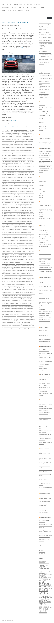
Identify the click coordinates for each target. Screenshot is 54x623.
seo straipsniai (43, 589)
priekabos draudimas (6, 281)
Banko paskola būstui (43, 508)
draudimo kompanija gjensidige (25, 204)
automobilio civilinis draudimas (18, 139)
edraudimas (6, 213)
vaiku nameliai (41, 605)
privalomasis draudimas (11, 298)
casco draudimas (25, 164)
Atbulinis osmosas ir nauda (44, 422)
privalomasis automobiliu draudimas (11, 295)
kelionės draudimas (18, 229)
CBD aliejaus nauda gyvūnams (45, 339)
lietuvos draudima (11, 240)
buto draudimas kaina (25, 163)
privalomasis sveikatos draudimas (17, 300)
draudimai (30, 177)
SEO (27, 7)
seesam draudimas (19, 306)
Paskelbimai (33, 7)
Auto (12, 130)
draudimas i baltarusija (8, 185)
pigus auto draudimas (12, 278)
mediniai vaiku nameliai (43, 570)
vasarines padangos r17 (43, 611)
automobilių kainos (15, 156)
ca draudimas (13, 164)
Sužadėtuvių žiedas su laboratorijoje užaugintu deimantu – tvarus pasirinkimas (45, 526)
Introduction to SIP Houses (44, 40)
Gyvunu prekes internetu (45, 327)
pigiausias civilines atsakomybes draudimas (17, 273)
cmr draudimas (25, 174)
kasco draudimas (14, 221)
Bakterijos (14, 7)
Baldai (3, 4)
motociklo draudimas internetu (21, 261)
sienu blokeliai (48, 596)
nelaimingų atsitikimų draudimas (12, 267)
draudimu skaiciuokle (24, 210)
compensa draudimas (14, 175)
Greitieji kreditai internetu (45, 498)
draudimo (15, 197)
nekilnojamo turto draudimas (20, 265)
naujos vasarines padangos (43, 574)
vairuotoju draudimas (24, 325)
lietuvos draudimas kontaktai (11, 246)
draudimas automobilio (20, 180)
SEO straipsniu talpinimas (45, 148)
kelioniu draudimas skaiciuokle (18, 234)
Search (40, 16)
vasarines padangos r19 (43, 613)
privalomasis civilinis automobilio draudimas (15, 297)
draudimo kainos (15, 202)
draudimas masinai (21, 191)
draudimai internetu (16, 179)
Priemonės (42, 101)
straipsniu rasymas (45, 602)
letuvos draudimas (14, 238)
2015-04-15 (13, 120)
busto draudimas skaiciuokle (10, 161)
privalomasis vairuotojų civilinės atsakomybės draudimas (21, 302)
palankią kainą (20, 47)
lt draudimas (16, 253)
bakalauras (41, 561)
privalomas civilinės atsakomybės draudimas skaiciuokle (15, 287)
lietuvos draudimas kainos (20, 243)
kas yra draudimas (7, 221)
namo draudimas (26, 262)
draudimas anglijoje (5, 180)
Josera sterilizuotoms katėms (44, 333)
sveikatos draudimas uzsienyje (11, 311)
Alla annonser (42, 7)
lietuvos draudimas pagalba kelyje (23, 246)
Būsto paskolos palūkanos (44, 512)
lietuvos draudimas (19, 240)
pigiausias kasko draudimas (21, 276)
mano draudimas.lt (30, 253)
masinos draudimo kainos (7, 257)
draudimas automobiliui (12, 182)
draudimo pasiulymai (6, 207)
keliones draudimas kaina (7, 231)
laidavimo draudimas (29, 237)
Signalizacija (37, 4)
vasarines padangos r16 (43, 610)
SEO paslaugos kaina (44, 448)
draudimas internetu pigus (26, 188)
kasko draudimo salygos (22, 226)
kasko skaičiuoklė (21, 227)
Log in (40, 548)
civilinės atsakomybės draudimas (8, 167)
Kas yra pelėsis (42, 105)
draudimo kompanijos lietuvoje (17, 205)
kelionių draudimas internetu (25, 232)
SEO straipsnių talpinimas (45, 250)
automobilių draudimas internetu (22, 152)
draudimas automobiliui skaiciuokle (24, 182)
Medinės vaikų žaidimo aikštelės (45, 42)
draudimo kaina (8, 202)
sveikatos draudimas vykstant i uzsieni (24, 311)
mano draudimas (22, 253)
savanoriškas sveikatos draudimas (8, 306)
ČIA (14, 117)
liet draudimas (21, 238)
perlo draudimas (6, 270)
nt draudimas (22, 267)
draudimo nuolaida (27, 205)
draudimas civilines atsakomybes (11, 183)
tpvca (3, 313)
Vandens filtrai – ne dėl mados (45, 53)
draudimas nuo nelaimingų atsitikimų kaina (25, 193)
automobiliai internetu (17, 138)
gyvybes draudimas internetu (28, 216)
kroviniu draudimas (15, 237)
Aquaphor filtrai (42, 221)
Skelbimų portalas (12, 10)
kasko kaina (15, 227)
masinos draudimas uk (28, 256)
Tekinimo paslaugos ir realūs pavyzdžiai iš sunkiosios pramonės (44, 414)
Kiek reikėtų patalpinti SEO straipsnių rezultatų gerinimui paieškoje (45, 483)
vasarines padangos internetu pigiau (45, 607)
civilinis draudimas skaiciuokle (16, 174)
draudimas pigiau (12, 194)
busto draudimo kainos (20, 161)
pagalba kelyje (28, 267)
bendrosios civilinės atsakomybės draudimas (21, 158)
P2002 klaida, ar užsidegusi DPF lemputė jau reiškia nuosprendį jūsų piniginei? (45, 259)
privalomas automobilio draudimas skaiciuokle (19, 283)
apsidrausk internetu (13, 131)
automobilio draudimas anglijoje (8, 141)
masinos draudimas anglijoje (15, 254)
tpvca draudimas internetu (16, 313)
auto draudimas (22, 133)
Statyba (27, 10)
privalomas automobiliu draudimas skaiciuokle (19, 284)
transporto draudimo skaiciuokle (23, 316)
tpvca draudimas (7, 313)
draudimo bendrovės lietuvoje (19, 199)
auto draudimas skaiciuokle (11, 136)
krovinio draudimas (7, 237)
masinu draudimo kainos (12, 259)
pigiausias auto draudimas (8, 272)
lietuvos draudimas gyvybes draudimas (11, 242)
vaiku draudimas (20, 322)
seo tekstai (42, 596)
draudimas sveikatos (15, 196)
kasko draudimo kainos (12, 226)
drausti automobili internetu (19, 212)
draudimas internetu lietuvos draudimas (21, 186)
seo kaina (42, 582)
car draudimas (19, 164)
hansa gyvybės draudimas (9, 220)
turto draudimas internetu (22, 319)
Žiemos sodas (21, 7)
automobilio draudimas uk (9, 145)
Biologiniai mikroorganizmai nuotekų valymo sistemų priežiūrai (44, 117)
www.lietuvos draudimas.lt (25, 327)
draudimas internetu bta (8, 186)
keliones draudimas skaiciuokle (18, 231)
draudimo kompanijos (6, 205)
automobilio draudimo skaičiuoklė (27, 147)
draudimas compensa (22, 183)
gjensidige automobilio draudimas (18, 215)
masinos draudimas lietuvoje (18, 256)
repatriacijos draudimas (26, 305)
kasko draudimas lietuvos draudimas (12, 224)
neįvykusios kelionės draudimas (8, 265)
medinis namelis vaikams (43, 572)
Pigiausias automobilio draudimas (11, 127)
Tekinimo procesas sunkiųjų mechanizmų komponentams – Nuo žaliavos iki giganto (45, 357)
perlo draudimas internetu (14, 270)
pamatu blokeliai (42, 577)
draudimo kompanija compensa (12, 204)
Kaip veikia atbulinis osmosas (45, 295)
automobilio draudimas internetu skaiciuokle (19, 142)
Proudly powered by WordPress (7, 620)
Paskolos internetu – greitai (44, 501)
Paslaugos (20, 10)
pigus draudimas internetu (20, 279)
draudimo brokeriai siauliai (7, 201)
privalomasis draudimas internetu (22, 298)
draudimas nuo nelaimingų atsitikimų (9, 193)
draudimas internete (18, 185)
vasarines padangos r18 (43, 612)
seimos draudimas (5, 308)
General (3, 10)
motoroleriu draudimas (17, 262)
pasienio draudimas (23, 268)
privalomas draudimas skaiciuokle (23, 289)
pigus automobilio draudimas (22, 278)
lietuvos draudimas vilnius (17, 249)
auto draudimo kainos (21, 136)
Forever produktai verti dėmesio (45, 54)
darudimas (14, 177)
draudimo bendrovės (8, 199)
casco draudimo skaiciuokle (13, 166)
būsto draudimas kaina (21, 160)
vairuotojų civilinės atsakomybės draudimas (19, 324)
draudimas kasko (22, 190)
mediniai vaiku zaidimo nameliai (44, 571)
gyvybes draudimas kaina (7, 218)
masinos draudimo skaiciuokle (18, 257)
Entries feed (41, 550)
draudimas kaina (15, 190)
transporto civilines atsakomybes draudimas (18, 314)
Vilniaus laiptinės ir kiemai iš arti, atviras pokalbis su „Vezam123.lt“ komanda (45, 211)
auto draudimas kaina (24, 134)
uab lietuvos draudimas (20, 320)
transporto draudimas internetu (10, 316)
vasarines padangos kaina (43, 608)
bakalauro (44, 561)
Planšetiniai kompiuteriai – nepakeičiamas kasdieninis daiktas (44, 83)
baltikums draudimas (8, 158)
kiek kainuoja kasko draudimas (22, 235)
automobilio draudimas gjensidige (21, 141)
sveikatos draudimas (29, 308)
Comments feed (42, 552)
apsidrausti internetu (22, 131)
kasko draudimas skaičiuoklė (25, 224)
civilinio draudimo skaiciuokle (24, 171)
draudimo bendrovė (21, 197)
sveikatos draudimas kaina (19, 309)
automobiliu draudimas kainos (14, 153)
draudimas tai (22, 196)
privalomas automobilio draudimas (17, 281)
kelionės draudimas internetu (28, 229)
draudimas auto (13, 180)
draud (22, 177)
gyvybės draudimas (18, 216)
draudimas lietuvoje (5, 191)
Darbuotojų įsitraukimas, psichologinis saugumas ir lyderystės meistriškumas (45, 161)
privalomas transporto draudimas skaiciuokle (19, 290)
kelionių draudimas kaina (6, 234)
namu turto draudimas (20, 264)
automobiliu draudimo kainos (12, 155)
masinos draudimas (5, 254)
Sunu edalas (42, 225)
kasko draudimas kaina (20, 223)
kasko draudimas (21, 221)
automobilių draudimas (10, 152)
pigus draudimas (11, 279)
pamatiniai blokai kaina (43, 576)
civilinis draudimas (13, 172)
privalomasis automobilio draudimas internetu (11, 294)
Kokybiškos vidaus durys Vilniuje (45, 218)
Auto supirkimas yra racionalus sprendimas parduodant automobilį (45, 25)
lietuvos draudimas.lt (27, 249)
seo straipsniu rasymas (43, 591)
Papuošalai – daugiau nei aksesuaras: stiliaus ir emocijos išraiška (44, 321)
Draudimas (9, 4)
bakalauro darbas (42, 562)
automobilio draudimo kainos (14, 147)
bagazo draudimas (23, 156)
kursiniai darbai (44, 569)
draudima (25, 177)
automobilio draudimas (28, 139)
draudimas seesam (28, 194)
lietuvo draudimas (28, 238)
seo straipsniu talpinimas (43, 594)
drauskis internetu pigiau (9, 212)
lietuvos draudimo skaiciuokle (24, 251)
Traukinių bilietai (18, 4)
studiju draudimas (21, 308)
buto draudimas (7, 163)
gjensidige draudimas (29, 215)
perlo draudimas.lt (23, 270)
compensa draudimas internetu (25, 175)
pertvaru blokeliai (48, 577)
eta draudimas (11, 213)
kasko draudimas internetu (10, 223)
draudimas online (5, 194)
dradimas (18, 177)
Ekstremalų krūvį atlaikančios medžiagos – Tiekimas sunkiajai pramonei (45, 531)
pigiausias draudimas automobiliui (10, 275)
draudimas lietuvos (13, 191)
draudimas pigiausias (20, 194)
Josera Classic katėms (43, 330)
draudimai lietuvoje (24, 179)
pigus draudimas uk (29, 279)
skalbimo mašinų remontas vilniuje (45, 598)
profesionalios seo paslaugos (45, 580)
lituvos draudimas (9, 253)
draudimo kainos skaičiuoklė (24, 202)
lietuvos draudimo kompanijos (12, 251)
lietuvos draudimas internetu (25, 242)
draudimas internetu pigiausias (14, 188)
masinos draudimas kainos (7, 256)
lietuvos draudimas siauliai (16, 248)
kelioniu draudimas (16, 232)
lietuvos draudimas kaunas (9, 245)
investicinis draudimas (19, 220)
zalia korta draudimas (11, 328)
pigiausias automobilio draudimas (20, 272)
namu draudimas (11, 264)
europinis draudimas (19, 213)
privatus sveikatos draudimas (16, 305)
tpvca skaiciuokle (25, 313)
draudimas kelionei (29, 190)
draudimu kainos (16, 210)
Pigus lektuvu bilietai (44, 135)
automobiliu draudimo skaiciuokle (25, 155)
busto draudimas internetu (11, 160)
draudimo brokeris (16, 201)
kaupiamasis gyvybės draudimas (8, 229)
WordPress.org (42, 553)
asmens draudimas (15, 133)
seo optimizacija (44, 583)
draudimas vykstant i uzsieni (7, 197)
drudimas (27, 212)
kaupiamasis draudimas (29, 227)
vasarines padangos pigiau (43, 609)
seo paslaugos (45, 586)
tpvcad (30, 313)
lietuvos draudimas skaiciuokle (27, 248)
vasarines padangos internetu (44, 606)
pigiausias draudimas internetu (10, 276)
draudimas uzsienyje (29, 196)
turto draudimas (13, 319)
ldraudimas (8, 238)
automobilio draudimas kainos (14, 144)
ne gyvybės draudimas (29, 264)
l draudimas (22, 237)
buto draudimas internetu (16, 163)
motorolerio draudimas (8, 262)
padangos (50, 574)
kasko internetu (9, 227)
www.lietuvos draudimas (14, 327)
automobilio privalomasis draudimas (16, 149)
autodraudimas (9, 138)
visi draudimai (6, 327)
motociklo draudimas (10, 261)
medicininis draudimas (22, 259)
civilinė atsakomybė (30, 166)
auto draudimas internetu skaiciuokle (12, 134)
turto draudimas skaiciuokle (9, 320)
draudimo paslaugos (14, 207)
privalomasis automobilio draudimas (26, 292)
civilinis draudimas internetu (23, 172)
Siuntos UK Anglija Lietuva (44, 89)
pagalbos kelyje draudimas (14, 268)
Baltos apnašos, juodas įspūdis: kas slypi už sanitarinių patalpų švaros (45, 286)
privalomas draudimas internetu (10, 289)
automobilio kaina (5, 149)
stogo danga (43, 600)
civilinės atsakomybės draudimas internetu (23, 167)
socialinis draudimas (13, 308)
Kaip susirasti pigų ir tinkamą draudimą (15, 22)
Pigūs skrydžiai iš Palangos (44, 94)
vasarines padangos (47, 605)
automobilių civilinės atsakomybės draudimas (19, 150)
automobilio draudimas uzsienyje (21, 145)
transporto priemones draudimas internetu (19, 317)
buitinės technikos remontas (44, 563)
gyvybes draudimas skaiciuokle (18, 218)
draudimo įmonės (23, 201)
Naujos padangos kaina (45, 493)
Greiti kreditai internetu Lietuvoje (45, 510)
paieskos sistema (42, 575)
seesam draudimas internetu (28, 306)
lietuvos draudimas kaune (20, 245)
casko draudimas (22, 166)
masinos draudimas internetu (27, 254)
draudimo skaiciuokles (8, 210)
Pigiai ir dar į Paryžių (43, 97)
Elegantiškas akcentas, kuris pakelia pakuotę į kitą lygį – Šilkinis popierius (45, 304)
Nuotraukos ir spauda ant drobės (45, 353)
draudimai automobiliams (7, 179)
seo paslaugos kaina (45, 588)
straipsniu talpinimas (42, 603)
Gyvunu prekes (43, 176)
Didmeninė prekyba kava (44, 95)
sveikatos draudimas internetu (8, 309)
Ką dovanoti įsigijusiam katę (44, 341)
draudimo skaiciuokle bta (18, 208)
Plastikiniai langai (28, 4)
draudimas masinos (29, 191)
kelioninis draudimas (8, 232)
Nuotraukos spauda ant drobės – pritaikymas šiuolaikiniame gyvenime (45, 292)
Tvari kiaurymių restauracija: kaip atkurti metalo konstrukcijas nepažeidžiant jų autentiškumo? (45, 166)
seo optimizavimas (45, 585)
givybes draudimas (7, 215)
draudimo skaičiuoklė (9, 208)
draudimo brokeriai (29, 199)
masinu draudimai (27, 257)
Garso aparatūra (5, 7)
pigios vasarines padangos (43, 578)
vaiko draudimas (28, 320)
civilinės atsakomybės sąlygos (12, 171)
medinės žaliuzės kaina (43, 573)
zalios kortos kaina (19, 328)
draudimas (30, 179)
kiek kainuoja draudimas (11, 235)
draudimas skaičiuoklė (6, 196)
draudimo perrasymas (23, 207)
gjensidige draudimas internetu (8, 216)
